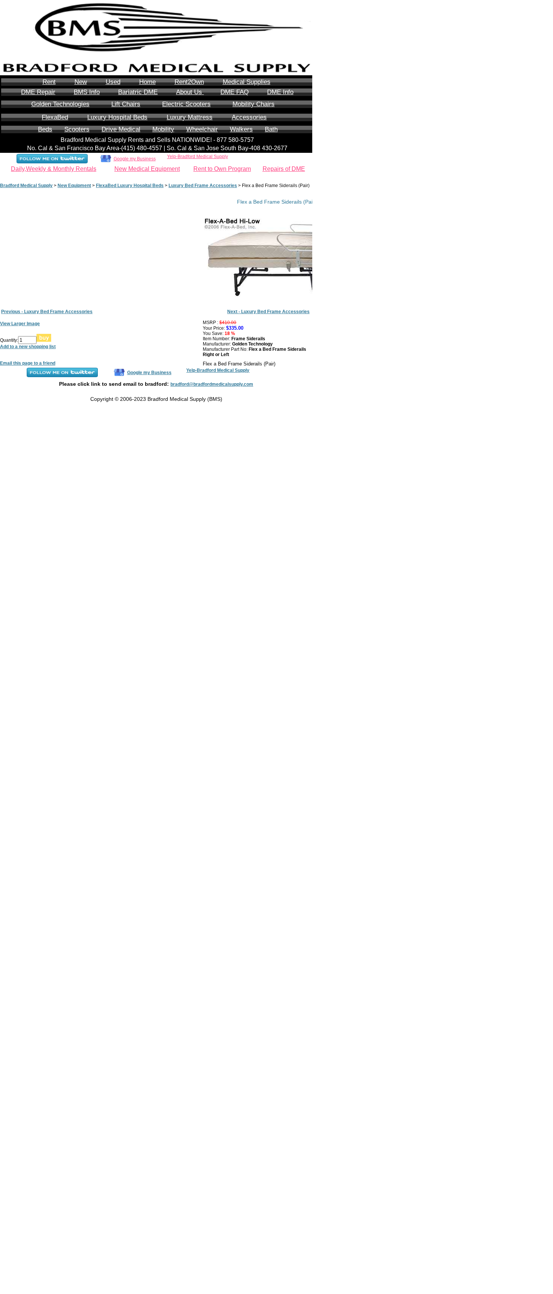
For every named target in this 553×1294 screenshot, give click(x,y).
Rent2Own (189, 81)
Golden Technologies (60, 104)
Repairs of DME (284, 169)
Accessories (249, 117)
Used (113, 81)
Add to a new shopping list (28, 346)
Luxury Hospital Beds (117, 117)
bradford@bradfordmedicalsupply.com (211, 384)
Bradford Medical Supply (26, 185)
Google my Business (135, 158)
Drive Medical (121, 129)
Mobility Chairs (253, 104)
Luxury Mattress (190, 117)
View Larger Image (20, 323)
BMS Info (87, 92)
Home (147, 81)
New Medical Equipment (147, 169)
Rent (49, 81)
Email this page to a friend (27, 363)
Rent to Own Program (222, 169)
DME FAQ (234, 92)
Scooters (77, 129)
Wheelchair (202, 129)
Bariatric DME (138, 92)
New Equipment (74, 185)
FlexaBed (55, 117)
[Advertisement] (342, 195)
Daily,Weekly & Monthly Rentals (53, 169)
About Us (190, 92)
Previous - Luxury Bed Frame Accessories (47, 311)
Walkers (241, 129)
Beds (45, 129)
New (80, 81)
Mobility (163, 129)
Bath (271, 129)
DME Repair (38, 92)
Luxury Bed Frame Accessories (203, 185)
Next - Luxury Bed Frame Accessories (268, 311)
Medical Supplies (246, 81)
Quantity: (9, 340)
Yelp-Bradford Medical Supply (197, 156)
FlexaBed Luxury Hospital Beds (130, 185)
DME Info (280, 92)
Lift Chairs (125, 104)
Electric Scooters (186, 104)
